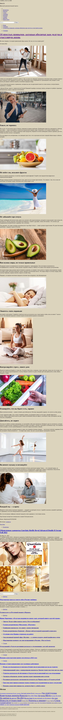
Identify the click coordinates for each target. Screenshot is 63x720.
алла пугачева (31, 702)
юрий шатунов (24, 704)
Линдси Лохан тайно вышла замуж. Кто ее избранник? (21, 621)
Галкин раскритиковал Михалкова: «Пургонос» (19, 625)
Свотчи (52, 701)
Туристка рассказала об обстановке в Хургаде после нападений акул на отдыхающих (31, 673)
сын (5, 704)
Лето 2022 (31, 695)
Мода (48, 695)
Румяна (48, 700)
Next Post (2, 524)
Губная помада (38, 693)
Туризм (5, 17)
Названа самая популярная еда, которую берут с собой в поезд (24, 686)
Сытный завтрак (5, 703)
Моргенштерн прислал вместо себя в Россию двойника (18, 599)
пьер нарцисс (55, 702)
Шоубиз (5, 18)
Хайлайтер (25, 702)
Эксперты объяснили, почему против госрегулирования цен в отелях (26, 676)
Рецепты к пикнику (37, 700)
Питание (5, 15)
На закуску (13, 698)
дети (38, 702)
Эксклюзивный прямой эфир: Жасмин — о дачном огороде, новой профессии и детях (31, 637)
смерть (2, 704)
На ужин (55, 698)
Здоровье (5, 14)
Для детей (45, 693)
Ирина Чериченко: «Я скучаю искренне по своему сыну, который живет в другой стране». (30, 618)
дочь (41, 702)
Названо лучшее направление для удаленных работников (19, 664)
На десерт (58, 695)
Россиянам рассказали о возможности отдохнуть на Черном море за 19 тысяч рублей (31, 679)
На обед (20, 698)
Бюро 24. (2, 3)
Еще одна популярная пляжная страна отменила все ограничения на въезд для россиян (32, 683)
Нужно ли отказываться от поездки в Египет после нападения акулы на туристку (30, 667)
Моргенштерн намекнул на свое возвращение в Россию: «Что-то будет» (27, 640)
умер (8, 704)
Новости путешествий (11, 700)
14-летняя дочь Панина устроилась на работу (18, 634)
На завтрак (4, 698)
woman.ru (8, 522)
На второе (53, 695)
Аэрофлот (19, 693)
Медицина (41, 696)
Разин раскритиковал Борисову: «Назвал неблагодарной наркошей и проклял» (30, 631)
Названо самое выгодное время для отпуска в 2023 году (18, 658)
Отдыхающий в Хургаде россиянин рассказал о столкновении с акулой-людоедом (27, 646)
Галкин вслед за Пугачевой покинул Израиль (15, 612)
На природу (48, 698)
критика (44, 702)
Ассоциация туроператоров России (8, 693)
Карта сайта (6, 19)
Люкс (36, 695)
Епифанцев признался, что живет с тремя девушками (21, 628)
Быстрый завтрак (26, 693)
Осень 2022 (25, 701)
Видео (32, 693)
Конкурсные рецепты (9, 695)
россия (60, 702)
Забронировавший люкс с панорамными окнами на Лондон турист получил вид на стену (33, 670)
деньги (35, 702)
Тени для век (14, 702)
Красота (5, 11)
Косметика (6, 10)
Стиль (4, 12)
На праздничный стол (39, 698)
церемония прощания (14, 704)
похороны (48, 702)
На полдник (28, 698)
